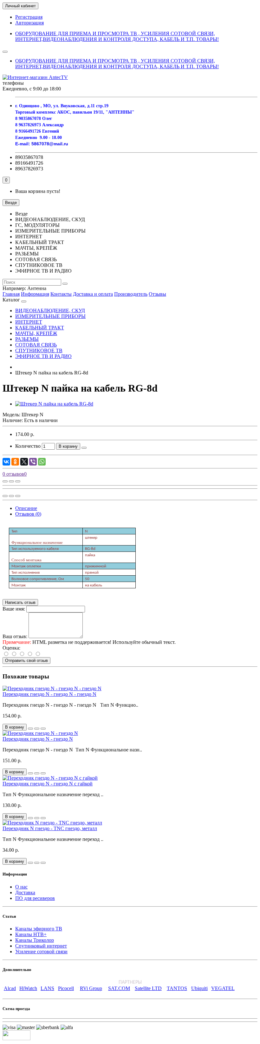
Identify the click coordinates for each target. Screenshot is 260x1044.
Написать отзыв (20, 602)
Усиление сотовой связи (41, 951)
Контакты (61, 294)
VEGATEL (223, 988)
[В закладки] (11, 481)
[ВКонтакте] (6, 462)
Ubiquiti (199, 988)
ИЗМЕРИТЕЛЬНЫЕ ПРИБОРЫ (50, 316)
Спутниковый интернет (41, 945)
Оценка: (11, 648)
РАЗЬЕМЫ (27, 339)
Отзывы (157, 294)
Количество (28, 446)
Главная (11, 294)
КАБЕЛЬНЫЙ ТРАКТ (39, 327)
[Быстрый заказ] (84, 448)
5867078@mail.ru (49, 143)
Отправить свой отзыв (26, 660)
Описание (26, 508)
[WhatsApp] (42, 462)
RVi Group (91, 988)
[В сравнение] (17, 481)
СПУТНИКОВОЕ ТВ (38, 350)
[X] (24, 462)
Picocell (66, 988)
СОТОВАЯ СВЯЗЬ (36, 344)
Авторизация (29, 22)
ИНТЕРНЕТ (28, 322)
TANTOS (177, 988)
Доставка (25, 892)
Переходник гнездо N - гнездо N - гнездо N (49, 694)
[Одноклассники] (15, 462)
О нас (21, 886)
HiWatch (28, 988)
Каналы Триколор (34, 940)
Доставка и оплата (93, 294)
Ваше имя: (14, 608)
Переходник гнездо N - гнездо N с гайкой (48, 783)
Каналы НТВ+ (31, 934)
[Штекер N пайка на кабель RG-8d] (54, 403)
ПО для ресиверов (35, 898)
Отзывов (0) (28, 514)
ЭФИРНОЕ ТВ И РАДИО (43, 356)
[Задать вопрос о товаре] (5, 481)
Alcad (10, 988)
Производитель (130, 294)
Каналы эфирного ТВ (38, 928)
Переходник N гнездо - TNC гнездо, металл (50, 828)
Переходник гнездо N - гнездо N (38, 739)
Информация (35, 294)
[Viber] (33, 462)
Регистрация (28, 17)
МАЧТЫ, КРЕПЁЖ (36, 333)
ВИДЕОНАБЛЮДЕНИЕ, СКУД (50, 310)
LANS (47, 988)
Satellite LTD (148, 988)
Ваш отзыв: (15, 636)
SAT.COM (119, 988)
